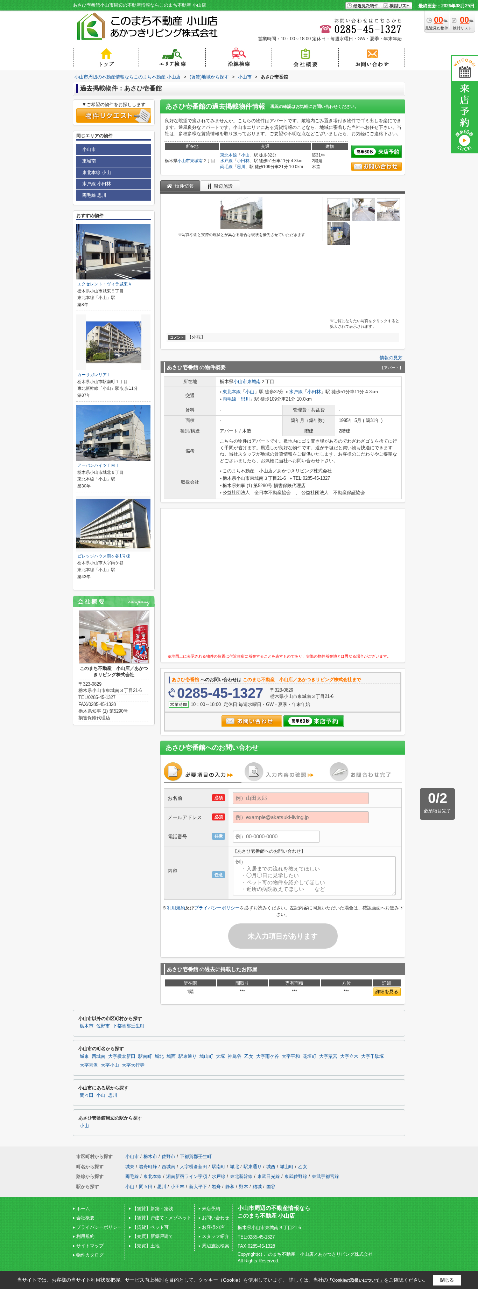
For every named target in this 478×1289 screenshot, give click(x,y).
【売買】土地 (146, 1245)
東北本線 (228, 155)
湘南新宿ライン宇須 (186, 1176)
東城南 (196, 160)
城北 (159, 1056)
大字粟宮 (328, 1056)
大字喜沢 (89, 1065)
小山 (245, 155)
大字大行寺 (133, 1065)
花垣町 (309, 1056)
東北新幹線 (241, 1176)
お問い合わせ (215, 1217)
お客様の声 (213, 1227)
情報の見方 (391, 357)
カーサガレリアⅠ (94, 374)
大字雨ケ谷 (267, 1056)
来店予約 (211, 1208)
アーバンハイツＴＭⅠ (98, 465)
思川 (241, 166)
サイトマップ (90, 1245)
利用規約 (176, 907)
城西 (171, 1056)
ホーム (83, 1208)
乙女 (248, 1056)
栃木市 (86, 1026)
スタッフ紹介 (215, 1236)
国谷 (270, 1186)
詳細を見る (386, 991)
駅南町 (145, 1056)
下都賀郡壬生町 (129, 1026)
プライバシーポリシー (217, 907)
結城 (257, 1186)
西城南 (98, 1056)
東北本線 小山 (96, 172)
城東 (84, 1056)
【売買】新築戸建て (152, 1236)
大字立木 (349, 1056)
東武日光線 (268, 1176)
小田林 (243, 160)
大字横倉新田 (121, 1056)
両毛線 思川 (94, 195)
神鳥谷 (234, 1056)
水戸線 (226, 160)
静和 (229, 1186)
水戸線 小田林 (96, 183)
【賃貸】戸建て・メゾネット (161, 1217)
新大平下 (198, 1186)
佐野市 (103, 1026)
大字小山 (110, 1065)
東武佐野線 (295, 1176)
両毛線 (226, 166)
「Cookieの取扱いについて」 (356, 1280)
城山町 (206, 1056)
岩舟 (216, 1186)
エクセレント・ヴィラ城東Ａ (104, 284)
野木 (243, 1186)
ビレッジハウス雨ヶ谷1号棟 (103, 556)
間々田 (86, 1095)
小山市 (183, 160)
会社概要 (85, 1217)
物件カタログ (90, 1254)
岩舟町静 (148, 1166)
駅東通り (187, 1056)
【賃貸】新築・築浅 (152, 1208)
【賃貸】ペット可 (150, 1227)
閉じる (447, 1280)
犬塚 (220, 1056)
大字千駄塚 (372, 1056)
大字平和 (291, 1056)
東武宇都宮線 (325, 1176)
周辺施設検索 (215, 1245)
